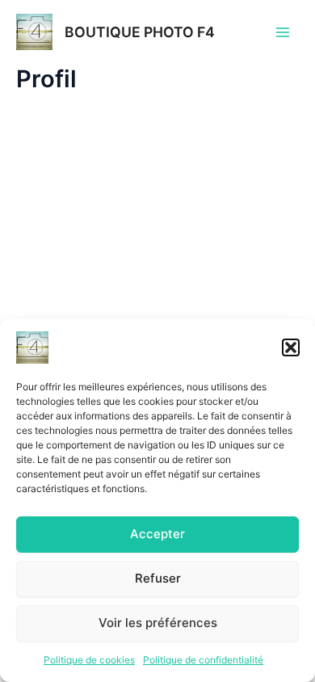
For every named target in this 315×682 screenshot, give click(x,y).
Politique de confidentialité (203, 660)
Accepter (157, 533)
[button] (291, 347)
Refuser (158, 578)
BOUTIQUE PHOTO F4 (140, 31)
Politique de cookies (89, 660)
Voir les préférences (158, 622)
